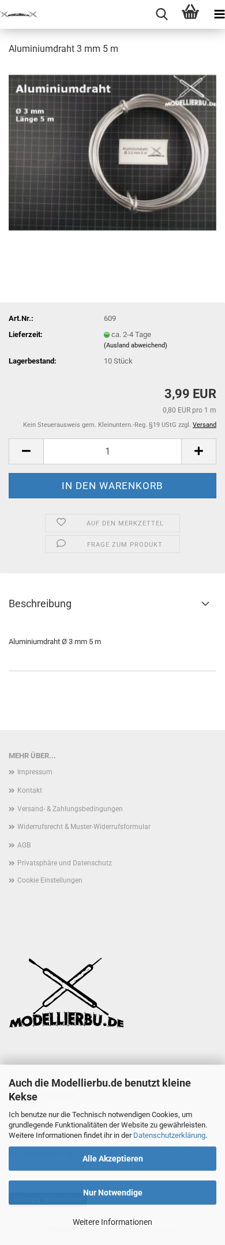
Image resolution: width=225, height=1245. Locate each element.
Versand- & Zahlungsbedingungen (70, 809)
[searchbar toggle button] (161, 14)
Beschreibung (40, 603)
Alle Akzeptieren (112, 1158)
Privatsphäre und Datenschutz (64, 863)
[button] (26, 451)
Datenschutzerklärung (169, 1135)
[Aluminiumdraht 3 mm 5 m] (112, 151)
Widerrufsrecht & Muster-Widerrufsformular (84, 827)
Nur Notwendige (112, 1192)
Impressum (34, 772)
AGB (24, 845)
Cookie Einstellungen (49, 880)
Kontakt (29, 790)
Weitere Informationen (112, 1222)
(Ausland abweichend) (135, 345)
